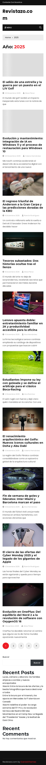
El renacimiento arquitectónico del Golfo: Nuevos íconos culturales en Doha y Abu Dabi (23, 441)
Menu (9, 27)
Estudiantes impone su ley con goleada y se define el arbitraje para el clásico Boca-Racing (22, 384)
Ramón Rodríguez (31, 215)
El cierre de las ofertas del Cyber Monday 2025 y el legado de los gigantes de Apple (21, 556)
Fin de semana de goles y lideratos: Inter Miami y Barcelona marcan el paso (21, 499)
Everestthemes (28, 761)
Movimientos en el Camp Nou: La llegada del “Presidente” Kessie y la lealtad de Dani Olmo (23, 717)
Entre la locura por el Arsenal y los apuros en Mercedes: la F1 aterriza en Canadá (21, 698)
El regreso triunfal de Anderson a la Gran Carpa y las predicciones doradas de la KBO (23, 206)
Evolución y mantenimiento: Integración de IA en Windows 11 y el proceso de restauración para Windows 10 (23, 145)
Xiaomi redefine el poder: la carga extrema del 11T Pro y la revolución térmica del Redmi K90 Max (20, 707)
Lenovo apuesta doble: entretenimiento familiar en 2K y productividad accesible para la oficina (23, 325)
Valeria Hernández (33, 156)
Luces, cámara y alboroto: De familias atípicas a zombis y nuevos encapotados (21, 680)
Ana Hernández (30, 334)
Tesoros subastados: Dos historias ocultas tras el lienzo (20, 264)
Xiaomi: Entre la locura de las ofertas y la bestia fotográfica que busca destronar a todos (23, 689)
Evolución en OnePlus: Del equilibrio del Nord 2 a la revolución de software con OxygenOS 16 (22, 616)
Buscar (6, 656)
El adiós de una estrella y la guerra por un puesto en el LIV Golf (22, 85)
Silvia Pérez (30, 93)
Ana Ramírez (29, 394)
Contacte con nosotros (12, 2)
